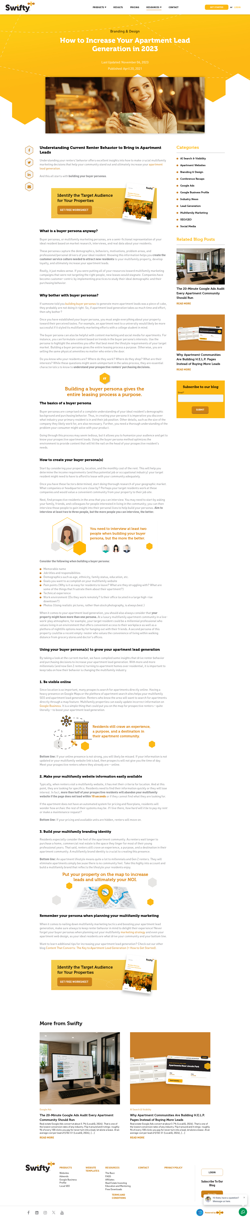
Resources (152, 7)
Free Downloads (113, 1189)
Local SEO (64, 1185)
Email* (181, 392)
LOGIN (237, 7)
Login (212, 1172)
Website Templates (92, 1169)
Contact (174, 7)
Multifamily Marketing (194, 212)
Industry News (189, 199)
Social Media (188, 226)
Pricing (134, 7)
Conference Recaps (192, 178)
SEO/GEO (186, 219)
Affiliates (109, 1179)
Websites (64, 1172)
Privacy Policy (173, 1167)
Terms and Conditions (119, 1196)
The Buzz (110, 1172)
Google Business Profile (194, 192)
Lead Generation (190, 205)
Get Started (216, 7)
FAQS (108, 1176)
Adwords (64, 1176)
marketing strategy (133, 932)
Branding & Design (191, 172)
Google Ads (187, 185)
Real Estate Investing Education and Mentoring (118, 1184)
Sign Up (212, 1194)
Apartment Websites (192, 165)
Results (118, 7)
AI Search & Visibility (193, 158)
